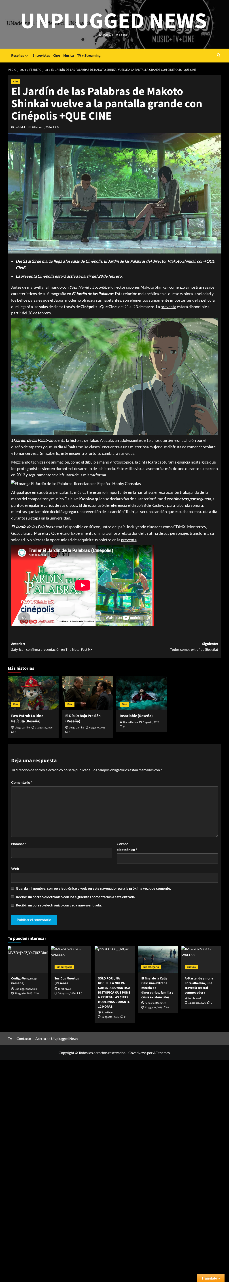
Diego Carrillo (22, 728)
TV (10, 1038)
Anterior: (51, 646)
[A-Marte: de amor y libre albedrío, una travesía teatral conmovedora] (201, 959)
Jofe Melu (20, 127)
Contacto (24, 1038)
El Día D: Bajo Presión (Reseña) (83, 718)
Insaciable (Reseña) (136, 716)
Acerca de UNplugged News (56, 1038)
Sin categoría (64, 967)
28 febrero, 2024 (42, 127)
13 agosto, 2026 (153, 1007)
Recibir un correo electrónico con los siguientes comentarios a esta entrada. (76, 897)
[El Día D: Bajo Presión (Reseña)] (87, 693)
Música (68, 55)
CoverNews (137, 1052)
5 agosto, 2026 (151, 722)
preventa (168, 306)
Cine (56, 55)
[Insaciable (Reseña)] (141, 693)
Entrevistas (41, 55)
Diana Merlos (130, 722)
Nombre (18, 844)
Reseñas (17, 55)
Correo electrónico (127, 847)
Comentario (21, 782)
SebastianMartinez (155, 1003)
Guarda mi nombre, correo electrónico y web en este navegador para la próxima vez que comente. (93, 888)
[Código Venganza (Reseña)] (28, 959)
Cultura (191, 967)
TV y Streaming (89, 55)
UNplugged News (113, 21)
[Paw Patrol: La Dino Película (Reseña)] (33, 693)
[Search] (218, 55)
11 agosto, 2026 (44, 728)
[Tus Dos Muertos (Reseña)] (71, 959)
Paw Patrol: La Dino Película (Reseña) (27, 718)
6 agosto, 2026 (97, 728)
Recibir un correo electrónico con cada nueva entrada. (59, 905)
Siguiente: (194, 646)
